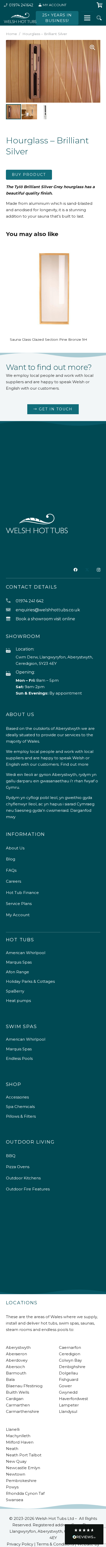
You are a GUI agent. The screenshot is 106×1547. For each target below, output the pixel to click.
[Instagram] (98, 570)
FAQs (11, 870)
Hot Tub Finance (22, 892)
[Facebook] (75, 570)
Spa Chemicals (20, 1106)
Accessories (17, 1097)
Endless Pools (19, 1058)
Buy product (29, 174)
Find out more (74, 764)
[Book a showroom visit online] (11, 619)
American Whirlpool (25, 952)
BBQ (10, 1155)
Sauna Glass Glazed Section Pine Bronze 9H (48, 339)
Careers (13, 881)
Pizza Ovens (17, 1166)
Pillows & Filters (21, 1116)
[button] (99, 18)
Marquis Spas (19, 962)
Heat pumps (18, 1000)
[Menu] (87, 18)
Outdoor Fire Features (28, 1189)
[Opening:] (11, 673)
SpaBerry (15, 991)
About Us (15, 848)
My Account (18, 914)
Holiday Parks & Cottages (30, 981)
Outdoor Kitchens (23, 1178)
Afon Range (17, 971)
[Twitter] (87, 570)
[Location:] (11, 650)
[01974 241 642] (11, 601)
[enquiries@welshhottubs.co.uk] (11, 610)
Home (11, 34)
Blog (10, 859)
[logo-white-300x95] (20, 18)
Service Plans (19, 903)
